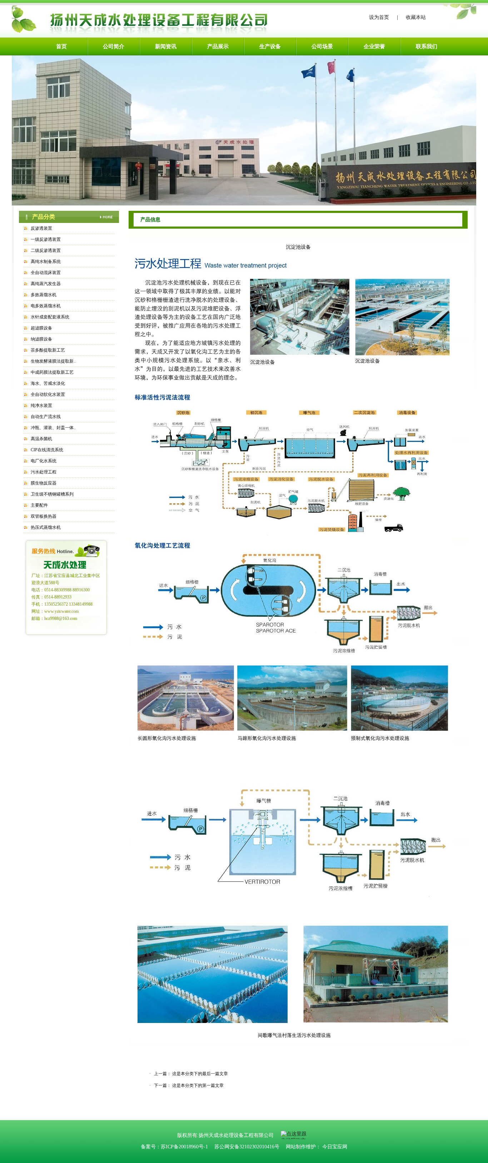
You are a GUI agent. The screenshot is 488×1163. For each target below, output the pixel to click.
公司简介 (113, 46)
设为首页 (379, 17)
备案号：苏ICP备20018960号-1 (174, 1146)
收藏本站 (416, 17)
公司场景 (322, 46)
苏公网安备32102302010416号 (246, 1146)
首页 (61, 46)
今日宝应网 (334, 1146)
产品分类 (43, 217)
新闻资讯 (165, 46)
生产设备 (270, 46)
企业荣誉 (374, 46)
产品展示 (218, 46)
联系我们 (426, 46)
